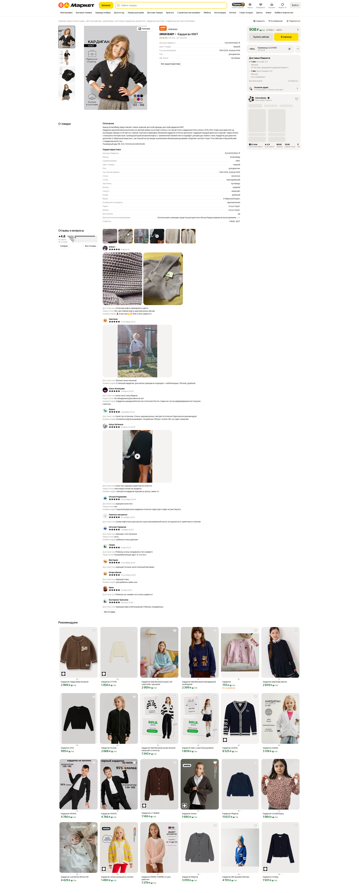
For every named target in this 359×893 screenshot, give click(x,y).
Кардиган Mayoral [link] (230, 813)
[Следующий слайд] (148, 68)
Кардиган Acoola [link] (108, 748)
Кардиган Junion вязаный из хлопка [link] (117, 877)
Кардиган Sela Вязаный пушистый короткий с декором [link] (157, 683)
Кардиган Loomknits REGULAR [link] (74, 877)
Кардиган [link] (226, 682)
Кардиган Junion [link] (189, 813)
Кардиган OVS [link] (67, 748)
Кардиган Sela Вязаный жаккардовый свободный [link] (199, 683)
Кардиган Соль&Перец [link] (273, 813)
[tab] (66, 13)
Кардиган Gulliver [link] (270, 748)
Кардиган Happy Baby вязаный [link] (74, 682)
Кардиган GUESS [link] (230, 748)
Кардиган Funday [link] (270, 877)
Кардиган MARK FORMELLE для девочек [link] (156, 878)
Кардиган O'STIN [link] (109, 682)
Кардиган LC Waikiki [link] (150, 813)
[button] (163, 28)
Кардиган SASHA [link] (68, 813)
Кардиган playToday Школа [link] (275, 682)
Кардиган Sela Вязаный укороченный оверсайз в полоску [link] (158, 749)
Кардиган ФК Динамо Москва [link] (235, 877)
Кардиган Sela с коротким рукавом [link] (197, 748)
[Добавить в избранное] (94, 631)
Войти (295, 5)
